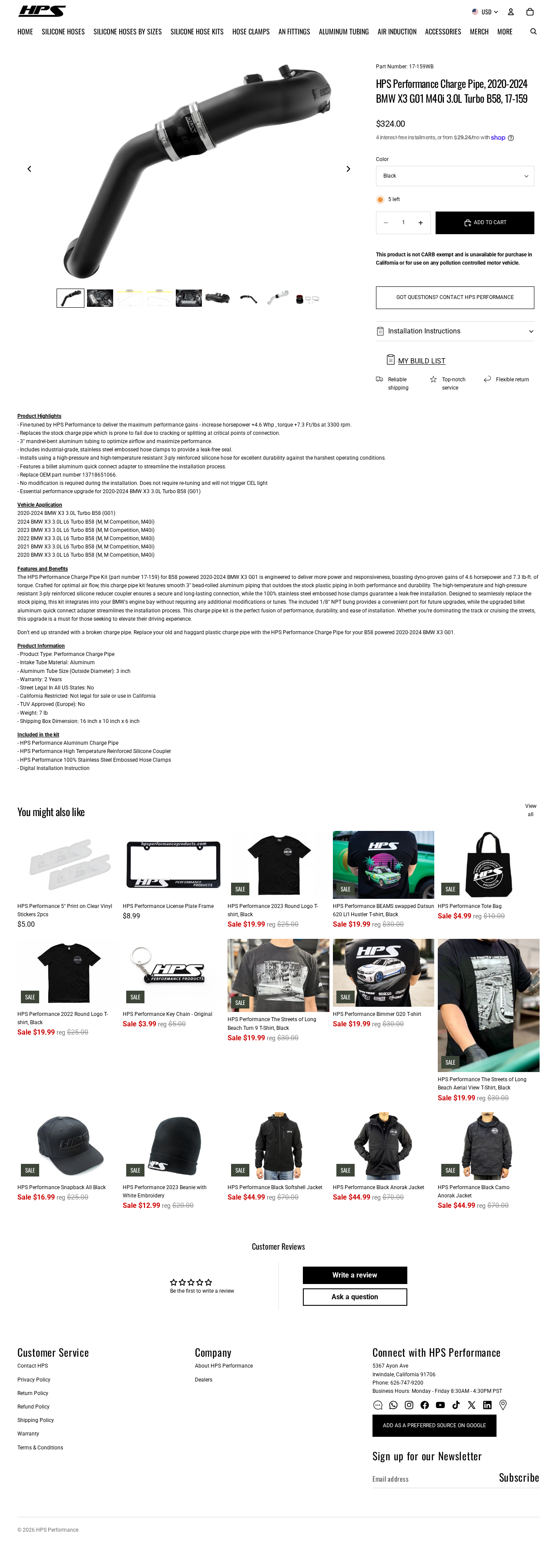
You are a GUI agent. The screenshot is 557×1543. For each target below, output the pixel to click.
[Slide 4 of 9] (159, 298)
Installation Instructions (424, 331)
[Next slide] (350, 170)
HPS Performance (57, 1530)
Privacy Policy (33, 1380)
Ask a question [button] (355, 1297)
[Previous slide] (27, 170)
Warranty (28, 1434)
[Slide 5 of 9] (189, 298)
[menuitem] (505, 31)
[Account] (510, 11)
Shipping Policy (35, 1420)
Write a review (354, 1275)
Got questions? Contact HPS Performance (455, 297)
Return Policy (32, 1393)
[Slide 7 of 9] (248, 298)
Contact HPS (32, 1366)
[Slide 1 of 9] (70, 298)
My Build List (422, 361)
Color (382, 159)
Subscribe (519, 1477)
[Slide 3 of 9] (130, 298)
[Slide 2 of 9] (100, 298)
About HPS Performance (224, 1366)
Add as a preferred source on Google (434, 1425)
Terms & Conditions (40, 1448)
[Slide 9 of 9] (307, 298)
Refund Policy (33, 1407)
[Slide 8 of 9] (278, 298)
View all (531, 810)
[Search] (533, 31)
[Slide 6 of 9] (218, 298)
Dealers (203, 1380)
